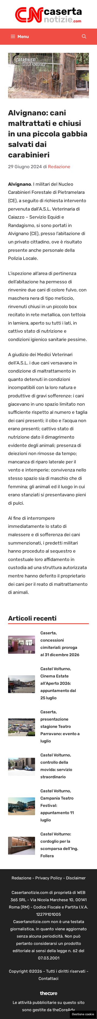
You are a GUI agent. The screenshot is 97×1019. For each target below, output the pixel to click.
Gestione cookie (83, 1014)
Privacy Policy (48, 878)
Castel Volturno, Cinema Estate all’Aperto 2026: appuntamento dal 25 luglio (58, 683)
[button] (84, 37)
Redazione (21, 878)
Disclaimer (76, 878)
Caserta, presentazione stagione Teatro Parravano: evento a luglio (60, 726)
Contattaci (48, 978)
